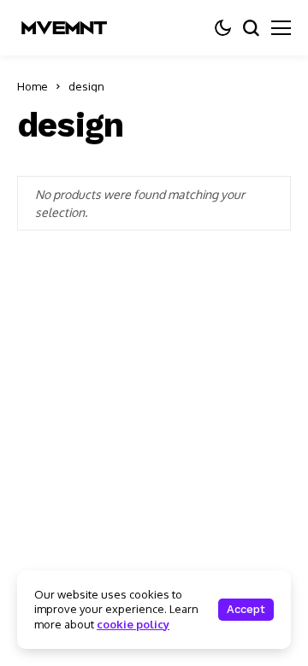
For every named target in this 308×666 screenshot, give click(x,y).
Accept (246, 609)
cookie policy (133, 624)
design (86, 86)
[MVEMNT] (64, 27)
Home (32, 86)
